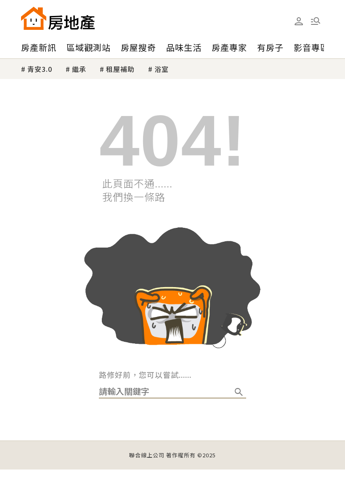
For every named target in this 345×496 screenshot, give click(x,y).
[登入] (299, 21)
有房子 (270, 47)
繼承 (79, 69)
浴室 (161, 69)
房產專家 (229, 47)
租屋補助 (120, 69)
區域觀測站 (88, 47)
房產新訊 (38, 47)
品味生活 (184, 47)
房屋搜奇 (138, 47)
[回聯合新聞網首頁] (33, 18)
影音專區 (311, 47)
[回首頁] (58, 18)
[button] (315, 21)
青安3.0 (39, 69)
